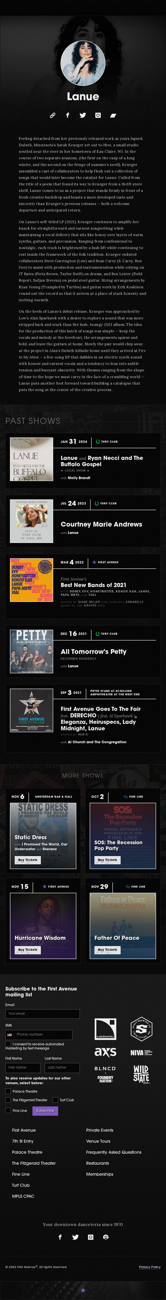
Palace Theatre (24, 1091)
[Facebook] (67, 115)
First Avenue (24, 1131)
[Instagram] (98, 115)
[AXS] (105, 1052)
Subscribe (45, 1111)
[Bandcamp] (113, 115)
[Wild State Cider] (141, 1074)
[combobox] (11, 1035)
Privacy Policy (150, 1267)
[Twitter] (83, 115)
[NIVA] (141, 1052)
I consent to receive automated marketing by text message (34, 1047)
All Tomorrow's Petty (93, 652)
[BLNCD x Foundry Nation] (105, 1075)
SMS (8, 1025)
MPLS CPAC (23, 1197)
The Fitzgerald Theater (29, 1100)
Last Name (53, 1058)
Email (9, 1005)
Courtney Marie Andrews (101, 525)
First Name (13, 1058)
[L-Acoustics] (105, 1029)
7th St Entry (23, 1142)
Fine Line (19, 1111)
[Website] (52, 115)
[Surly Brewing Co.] (141, 1029)
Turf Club (66, 1100)
